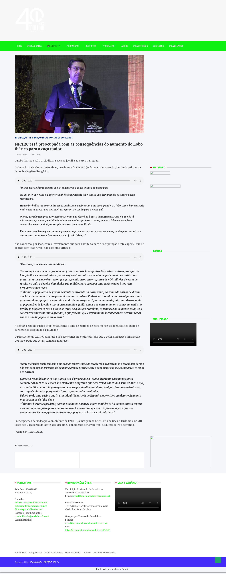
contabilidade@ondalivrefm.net (32, 516)
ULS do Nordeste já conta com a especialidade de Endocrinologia (110, 460)
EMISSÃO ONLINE (34, 46)
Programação (35, 552)
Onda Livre (35, 154)
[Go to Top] (218, 560)
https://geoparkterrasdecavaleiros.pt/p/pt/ (87, 530)
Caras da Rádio (140, 46)
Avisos (124, 46)
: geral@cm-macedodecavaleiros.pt (91, 496)
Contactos (158, 46)
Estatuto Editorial (73, 552)
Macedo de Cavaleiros (61, 137)
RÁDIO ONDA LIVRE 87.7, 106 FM (45, 562)
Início (19, 46)
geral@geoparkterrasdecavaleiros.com (86, 523)
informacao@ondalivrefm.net (31, 502)
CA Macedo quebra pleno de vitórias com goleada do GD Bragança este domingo (44, 460)
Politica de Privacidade (104, 552)
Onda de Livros (176, 46)
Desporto (91, 46)
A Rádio (87, 552)
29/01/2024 (22, 154)
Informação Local (38, 137)
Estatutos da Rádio (53, 552)
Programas (109, 46)
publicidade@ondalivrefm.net (31, 506)
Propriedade (20, 552)
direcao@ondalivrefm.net (28, 509)
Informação (73, 46)
